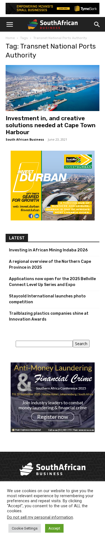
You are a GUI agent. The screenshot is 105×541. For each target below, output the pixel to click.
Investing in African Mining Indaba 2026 (48, 250)
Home (10, 38)
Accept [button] (54, 528)
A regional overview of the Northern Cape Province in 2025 (50, 264)
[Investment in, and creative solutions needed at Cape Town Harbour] (52, 88)
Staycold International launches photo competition (47, 299)
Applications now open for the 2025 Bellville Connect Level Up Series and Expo (52, 281)
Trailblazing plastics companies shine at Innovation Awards (48, 316)
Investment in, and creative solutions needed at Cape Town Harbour (50, 125)
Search (81, 343)
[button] (9, 24)
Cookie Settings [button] (25, 528)
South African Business (25, 139)
